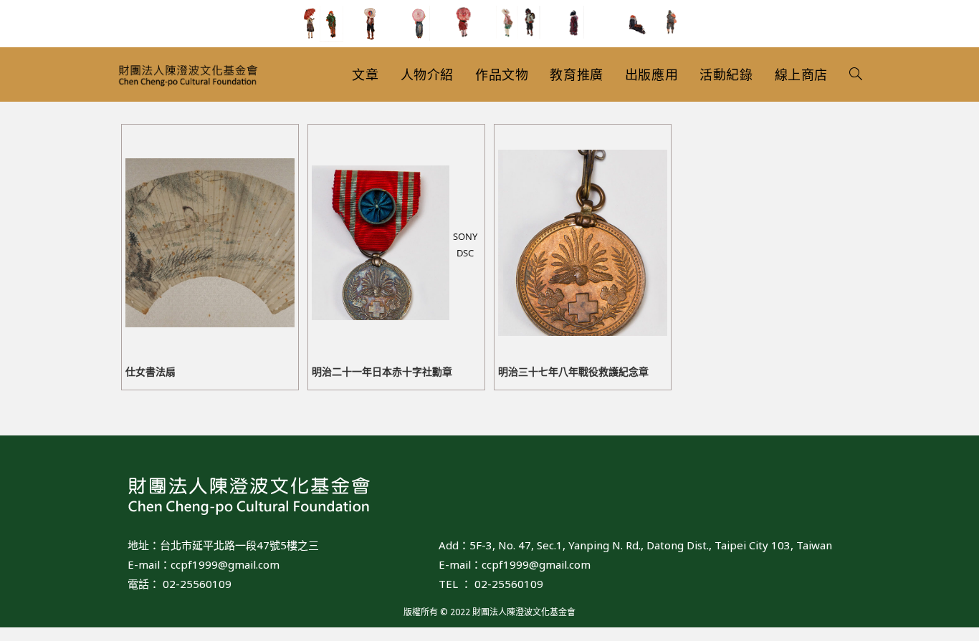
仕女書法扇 (150, 371)
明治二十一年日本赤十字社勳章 (382, 371)
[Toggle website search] (856, 74)
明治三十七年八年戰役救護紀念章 (573, 371)
